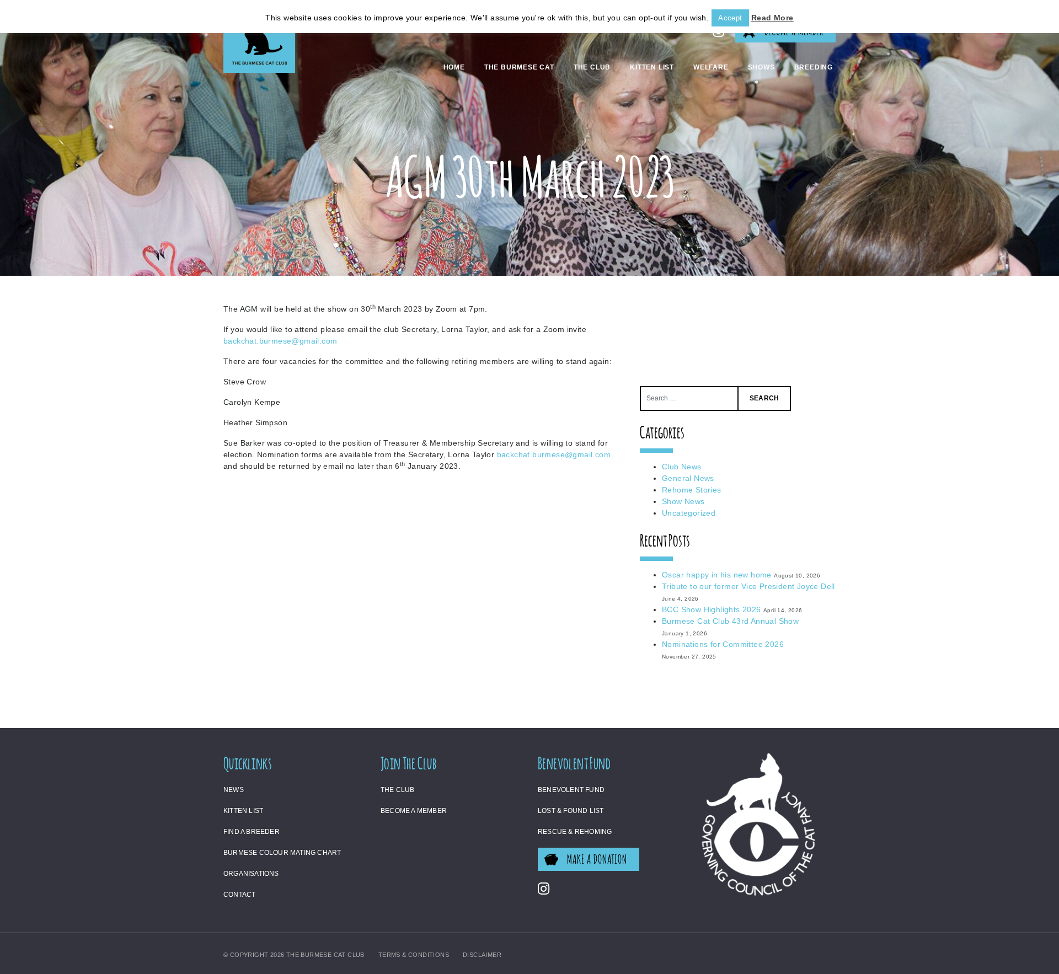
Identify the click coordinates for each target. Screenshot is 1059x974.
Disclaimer (482, 954)
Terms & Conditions (413, 954)
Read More (772, 17)
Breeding (813, 67)
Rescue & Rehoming (575, 832)
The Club (592, 67)
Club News (682, 466)
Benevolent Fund (571, 790)
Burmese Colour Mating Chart (282, 853)
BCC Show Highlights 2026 (711, 609)
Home (454, 67)
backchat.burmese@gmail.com (280, 340)
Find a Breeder (251, 832)
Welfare (711, 67)
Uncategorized (688, 513)
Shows (761, 67)
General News (688, 478)
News (233, 790)
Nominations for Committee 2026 (723, 644)
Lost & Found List (570, 811)
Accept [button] (730, 18)
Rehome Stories (691, 489)
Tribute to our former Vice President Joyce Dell (748, 586)
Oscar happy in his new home (717, 574)
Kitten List (652, 67)
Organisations (251, 873)
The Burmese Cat (519, 67)
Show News (683, 501)
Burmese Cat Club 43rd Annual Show (730, 621)
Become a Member (414, 811)
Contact (239, 894)
